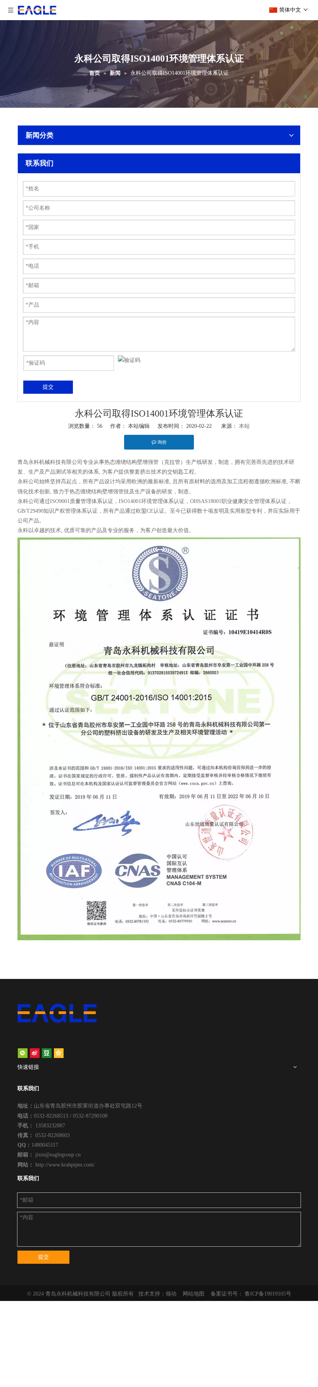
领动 (171, 1294)
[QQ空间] (59, 1053)
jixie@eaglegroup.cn (58, 1155)
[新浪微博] (35, 1053)
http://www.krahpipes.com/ (65, 1165)
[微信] (23, 1053)
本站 (244, 426)
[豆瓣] (47, 1053)
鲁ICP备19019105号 (268, 1294)
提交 (48, 387)
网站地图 (193, 1294)
